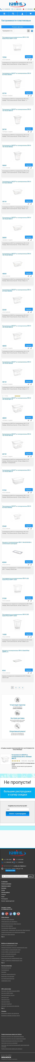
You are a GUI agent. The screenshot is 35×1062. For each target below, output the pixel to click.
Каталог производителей (7, 901)
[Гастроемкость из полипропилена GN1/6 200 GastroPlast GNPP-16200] (17, 625)
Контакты (3, 888)
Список (32, 30)
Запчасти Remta (5, 1001)
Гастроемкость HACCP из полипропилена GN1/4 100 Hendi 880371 (16, 218)
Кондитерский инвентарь (7, 978)
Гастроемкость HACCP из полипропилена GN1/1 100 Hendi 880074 (16, 470)
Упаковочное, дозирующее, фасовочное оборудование (15, 930)
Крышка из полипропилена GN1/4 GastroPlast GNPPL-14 (15, 651)
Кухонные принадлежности (8, 974)
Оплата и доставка (6, 883)
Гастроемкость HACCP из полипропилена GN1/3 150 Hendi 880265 (16, 362)
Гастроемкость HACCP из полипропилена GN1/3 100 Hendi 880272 (16, 326)
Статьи (3, 890)
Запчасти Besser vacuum (7, 995)
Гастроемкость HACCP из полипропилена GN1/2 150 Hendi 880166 (16, 434)
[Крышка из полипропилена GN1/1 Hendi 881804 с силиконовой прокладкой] (17, 552)
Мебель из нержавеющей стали (9, 943)
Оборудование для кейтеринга (9, 921)
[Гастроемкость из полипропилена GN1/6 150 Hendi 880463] (17, 156)
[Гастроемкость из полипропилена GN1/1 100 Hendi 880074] (17, 480)
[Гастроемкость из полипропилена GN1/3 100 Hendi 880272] (17, 336)
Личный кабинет (5, 892)
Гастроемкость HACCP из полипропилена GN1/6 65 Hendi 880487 (16, 74)
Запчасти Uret (5, 997)
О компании (4, 881)
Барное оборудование (7, 926)
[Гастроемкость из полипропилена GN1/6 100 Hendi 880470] (17, 119)
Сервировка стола (6, 980)
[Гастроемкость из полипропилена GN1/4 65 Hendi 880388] (17, 192)
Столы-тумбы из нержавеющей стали (10, 949)
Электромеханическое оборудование (11, 923)
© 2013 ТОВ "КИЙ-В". (6, 1055)
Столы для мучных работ (7, 956)
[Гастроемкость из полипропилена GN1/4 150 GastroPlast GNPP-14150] (17, 47)
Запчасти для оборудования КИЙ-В (10, 991)
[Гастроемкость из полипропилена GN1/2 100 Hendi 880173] (17, 408)
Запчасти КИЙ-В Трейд (7, 993)
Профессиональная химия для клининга (11, 1048)
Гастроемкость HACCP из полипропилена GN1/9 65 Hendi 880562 (16, 507)
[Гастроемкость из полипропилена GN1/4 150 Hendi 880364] (17, 264)
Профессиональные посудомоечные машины (13, 932)
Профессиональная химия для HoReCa (11, 1034)
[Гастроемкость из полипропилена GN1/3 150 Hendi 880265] (17, 372)
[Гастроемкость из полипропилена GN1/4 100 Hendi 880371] (17, 228)
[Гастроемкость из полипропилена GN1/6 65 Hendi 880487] (17, 83)
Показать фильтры (17, 27)
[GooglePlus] (6, 913)
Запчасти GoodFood (6, 1004)
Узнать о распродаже (17, 813)
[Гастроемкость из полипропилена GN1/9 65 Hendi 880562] (17, 516)
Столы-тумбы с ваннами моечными (10, 952)
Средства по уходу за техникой (9, 1043)
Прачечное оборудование (8, 934)
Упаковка (3, 1011)
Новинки (3, 894)
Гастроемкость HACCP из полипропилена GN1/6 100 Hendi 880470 (16, 110)
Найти (30, 876)
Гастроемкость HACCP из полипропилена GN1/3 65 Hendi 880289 (16, 290)
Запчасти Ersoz (5, 999)
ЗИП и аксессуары (6, 988)
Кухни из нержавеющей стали (9, 945)
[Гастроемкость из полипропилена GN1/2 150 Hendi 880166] (17, 444)
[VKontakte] (2, 913)
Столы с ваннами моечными (8, 954)
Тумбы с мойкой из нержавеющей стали (11, 960)
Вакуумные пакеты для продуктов (10, 1013)
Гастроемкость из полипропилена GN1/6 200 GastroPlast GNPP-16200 (15, 615)
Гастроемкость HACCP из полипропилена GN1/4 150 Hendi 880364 (16, 254)
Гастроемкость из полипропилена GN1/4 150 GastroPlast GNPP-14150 (15, 38)
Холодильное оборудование (8, 928)
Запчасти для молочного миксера (10, 1006)
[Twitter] (14, 913)
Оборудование (5, 917)
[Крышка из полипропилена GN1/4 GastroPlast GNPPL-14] (17, 661)
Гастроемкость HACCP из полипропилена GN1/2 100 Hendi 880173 (16, 398)
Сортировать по (7, 31)
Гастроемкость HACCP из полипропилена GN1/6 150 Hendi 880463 (16, 146)
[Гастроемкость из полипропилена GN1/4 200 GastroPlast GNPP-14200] (17, 588)
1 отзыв (6, 395)
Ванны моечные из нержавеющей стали (11, 958)
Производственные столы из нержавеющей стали (14, 947)
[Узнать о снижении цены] (28, 59)
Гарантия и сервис (6, 886)
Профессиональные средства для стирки (12, 1041)
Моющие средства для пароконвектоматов (12, 1036)
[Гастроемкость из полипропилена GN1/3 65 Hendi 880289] (17, 300)
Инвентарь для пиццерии (7, 976)
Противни (3, 972)
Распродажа (4, 898)
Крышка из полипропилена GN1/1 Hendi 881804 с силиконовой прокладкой (17, 543)
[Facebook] (10, 913)
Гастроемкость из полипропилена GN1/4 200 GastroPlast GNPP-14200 (15, 579)
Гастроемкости (5, 970)
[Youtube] (18, 913)
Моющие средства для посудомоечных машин (13, 1038)
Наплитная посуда (6, 967)
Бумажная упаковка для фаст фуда (10, 1015)
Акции (2, 896)
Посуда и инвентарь (6, 965)
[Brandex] (17, 1057)
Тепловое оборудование (7, 919)
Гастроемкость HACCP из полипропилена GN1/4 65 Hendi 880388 (16, 182)
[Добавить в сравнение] (31, 59)
